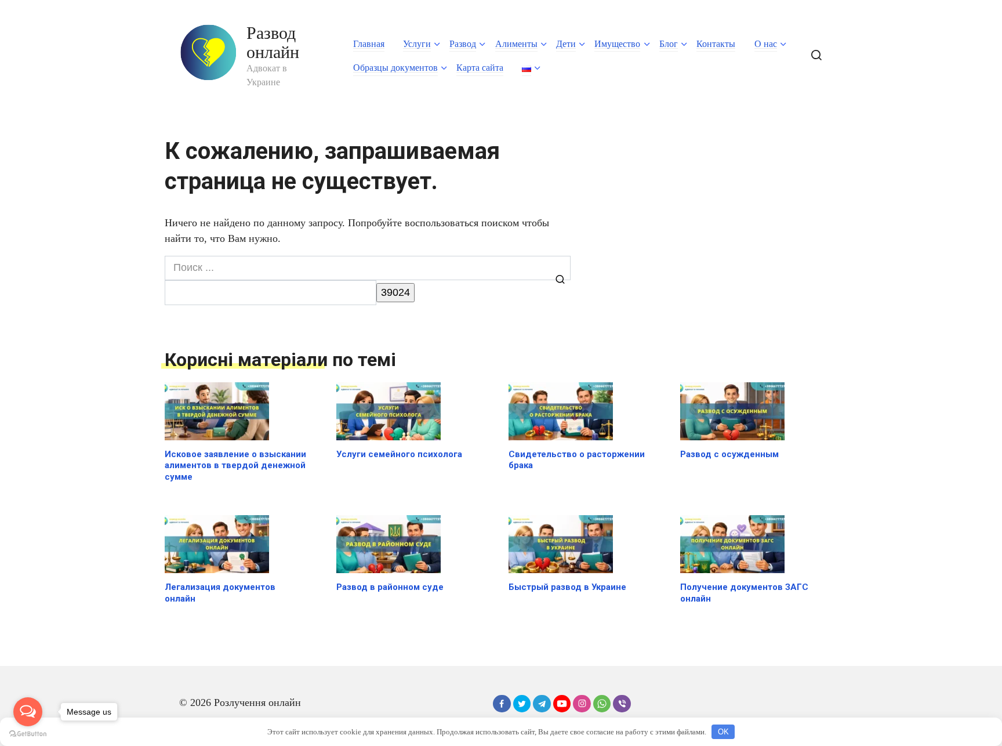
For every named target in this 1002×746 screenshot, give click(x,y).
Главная (368, 44)
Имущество (617, 44)
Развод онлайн (272, 42)
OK (723, 731)
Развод (462, 44)
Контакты (715, 44)
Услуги (417, 44)
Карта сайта (479, 68)
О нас (765, 44)
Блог (668, 44)
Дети (566, 44)
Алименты (516, 44)
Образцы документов (395, 68)
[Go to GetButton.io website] (27, 734)
